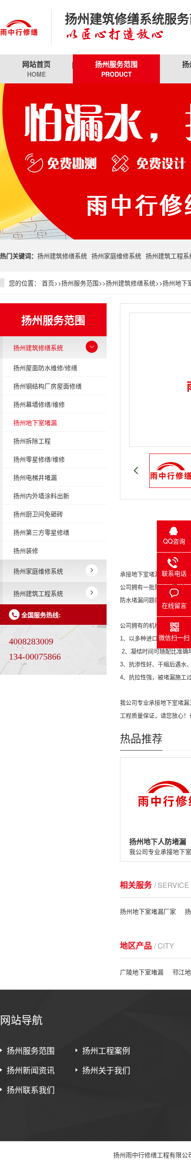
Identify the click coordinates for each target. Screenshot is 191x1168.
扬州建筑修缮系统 (62, 255)
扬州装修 (25, 550)
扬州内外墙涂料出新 (41, 495)
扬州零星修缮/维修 (39, 458)
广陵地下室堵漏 (141, 971)
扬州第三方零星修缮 (41, 532)
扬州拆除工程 (32, 440)
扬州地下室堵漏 (35, 422)
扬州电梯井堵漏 (35, 477)
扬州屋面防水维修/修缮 (45, 367)
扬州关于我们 (106, 1070)
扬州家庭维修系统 (116, 255)
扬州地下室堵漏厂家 (148, 911)
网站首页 (36, 68)
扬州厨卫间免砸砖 (38, 513)
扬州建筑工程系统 (38, 593)
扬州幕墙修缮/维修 (39, 404)
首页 (48, 282)
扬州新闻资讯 (31, 1070)
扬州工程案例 (106, 1050)
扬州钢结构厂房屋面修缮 (47, 385)
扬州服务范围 (116, 68)
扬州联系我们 (31, 1089)
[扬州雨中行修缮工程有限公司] (19, 27)
